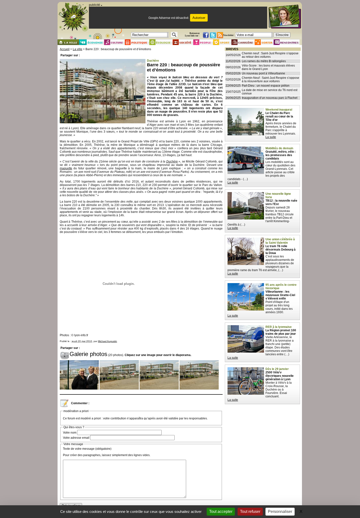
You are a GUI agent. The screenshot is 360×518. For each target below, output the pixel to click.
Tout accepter (220, 511)
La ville (77, 49)
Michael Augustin (107, 341)
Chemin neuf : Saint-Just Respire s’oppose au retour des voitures (270, 55)
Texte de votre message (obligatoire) (87, 448)
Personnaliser (280, 511)
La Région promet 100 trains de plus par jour (280, 332)
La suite (270, 137)
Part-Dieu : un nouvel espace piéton (265, 85)
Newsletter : (229, 35)
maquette (66, 168)
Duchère (172, 161)
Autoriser (198, 18)
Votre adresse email (76, 437)
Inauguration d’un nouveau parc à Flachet (269, 98)
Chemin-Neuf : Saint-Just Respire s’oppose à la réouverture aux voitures (270, 79)
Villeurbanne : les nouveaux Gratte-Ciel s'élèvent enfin (280, 295)
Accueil (65, 49)
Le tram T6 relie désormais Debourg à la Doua (280, 249)
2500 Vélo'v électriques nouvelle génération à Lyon (279, 376)
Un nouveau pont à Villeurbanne (263, 73)
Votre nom (69, 432)
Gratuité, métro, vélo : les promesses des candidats (280, 155)
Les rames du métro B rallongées (264, 61)
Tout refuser (250, 511)
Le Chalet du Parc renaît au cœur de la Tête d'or (279, 116)
